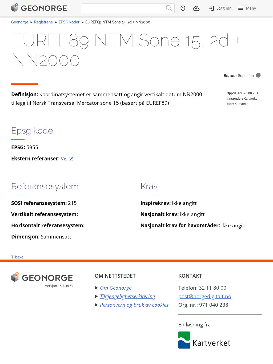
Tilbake (17, 257)
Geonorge (19, 22)
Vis (64, 158)
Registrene (43, 22)
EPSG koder (69, 22)
